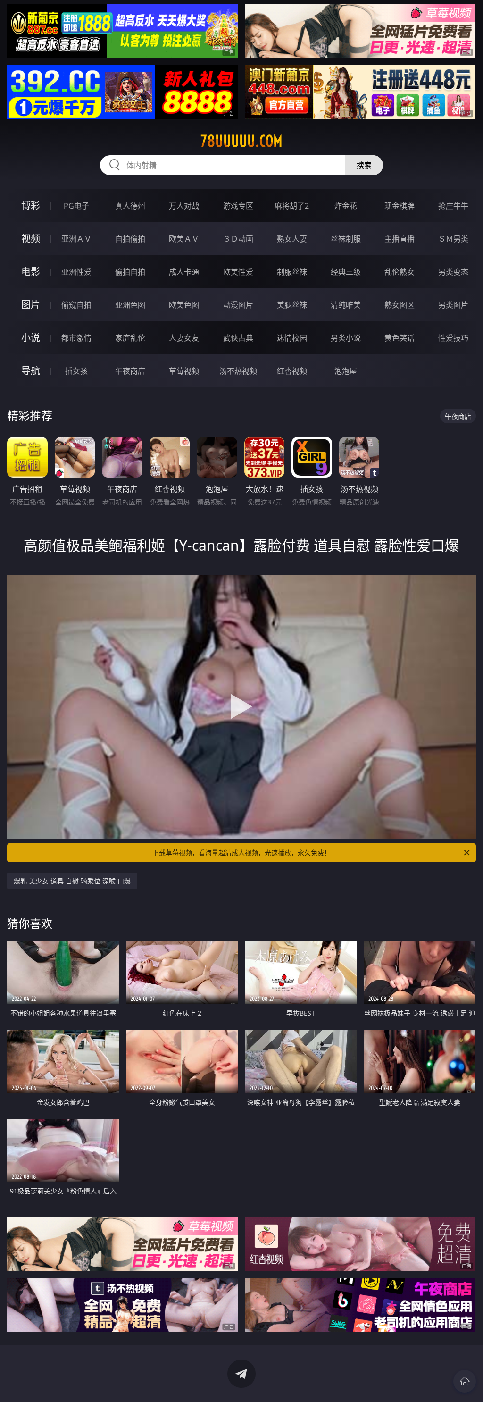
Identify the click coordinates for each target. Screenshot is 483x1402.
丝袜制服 (346, 239)
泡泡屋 (345, 371)
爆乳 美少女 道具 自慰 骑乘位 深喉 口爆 (72, 880)
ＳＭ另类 (453, 239)
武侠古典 (238, 338)
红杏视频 (292, 371)
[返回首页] (464, 1381)
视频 (30, 238)
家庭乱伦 (130, 338)
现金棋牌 (399, 206)
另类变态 (453, 272)
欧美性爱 (238, 272)
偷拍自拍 (130, 272)
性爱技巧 (453, 338)
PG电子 (76, 206)
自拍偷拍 (130, 239)
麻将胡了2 (292, 206)
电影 (30, 271)
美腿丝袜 (292, 305)
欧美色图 (184, 305)
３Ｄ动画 (238, 239)
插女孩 (76, 371)
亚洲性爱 (76, 272)
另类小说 (346, 338)
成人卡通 (184, 272)
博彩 (30, 205)
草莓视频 (184, 371)
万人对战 (184, 206)
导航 (30, 370)
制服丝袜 (292, 272)
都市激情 (76, 338)
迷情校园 (292, 338)
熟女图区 (399, 305)
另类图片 (453, 305)
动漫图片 (238, 305)
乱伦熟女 (399, 272)
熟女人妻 (292, 239)
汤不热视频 (238, 371)
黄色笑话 (399, 338)
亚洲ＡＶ (76, 239)
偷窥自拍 (76, 305)
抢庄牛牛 (453, 206)
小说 (30, 337)
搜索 (364, 165)
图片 (30, 304)
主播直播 (399, 239)
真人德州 (130, 206)
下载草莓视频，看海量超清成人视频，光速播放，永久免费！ (241, 852)
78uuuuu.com (241, 141)
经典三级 (346, 272)
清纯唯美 (346, 305)
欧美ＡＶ (184, 239)
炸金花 (345, 206)
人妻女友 (184, 338)
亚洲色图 (130, 305)
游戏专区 (238, 206)
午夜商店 (130, 371)
